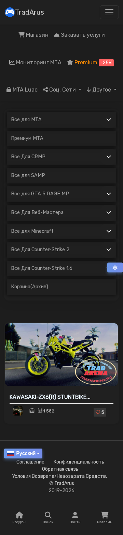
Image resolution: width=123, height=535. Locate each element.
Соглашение (30, 462)
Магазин (37, 35)
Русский (26, 453)
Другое (101, 89)
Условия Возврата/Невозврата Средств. (59, 476)
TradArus (29, 12)
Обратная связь (60, 469)
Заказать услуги (82, 35)
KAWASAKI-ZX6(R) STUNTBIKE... (50, 397)
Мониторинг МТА (38, 62)
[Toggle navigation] (109, 12)
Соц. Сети (62, 89)
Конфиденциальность (79, 462)
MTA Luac (24, 89)
